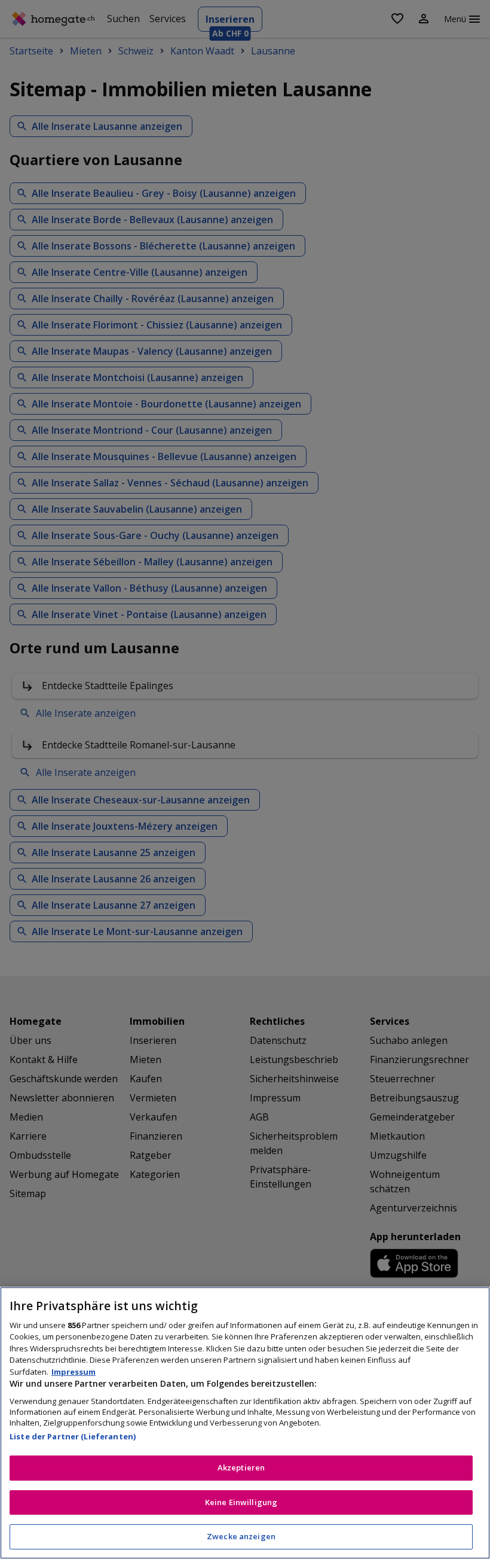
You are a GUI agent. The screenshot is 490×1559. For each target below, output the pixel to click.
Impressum (73, 1371)
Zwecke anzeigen (241, 1536)
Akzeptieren (241, 1467)
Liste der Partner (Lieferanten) (73, 1436)
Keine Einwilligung (241, 1502)
